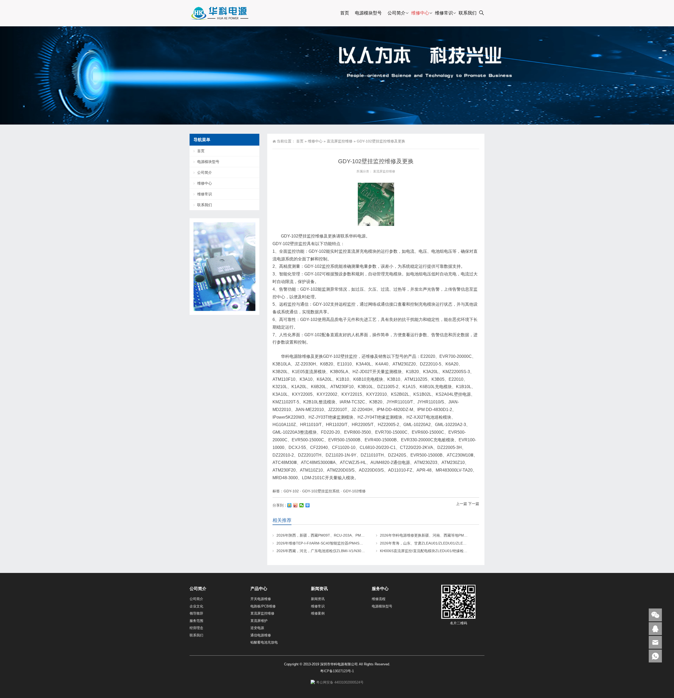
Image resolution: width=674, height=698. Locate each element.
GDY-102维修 (354, 491)
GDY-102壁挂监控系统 (321, 491)
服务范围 (196, 621)
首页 (344, 13)
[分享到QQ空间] (289, 505)
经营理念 (196, 628)
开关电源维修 (260, 599)
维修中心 (420, 13)
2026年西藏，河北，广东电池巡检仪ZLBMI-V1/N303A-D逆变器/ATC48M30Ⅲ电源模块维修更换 (354, 551)
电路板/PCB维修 (263, 606)
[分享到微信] (301, 505)
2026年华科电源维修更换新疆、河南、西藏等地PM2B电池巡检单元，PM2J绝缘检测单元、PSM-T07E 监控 (468, 535)
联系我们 (468, 13)
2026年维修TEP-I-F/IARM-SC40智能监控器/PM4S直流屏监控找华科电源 (336, 543)
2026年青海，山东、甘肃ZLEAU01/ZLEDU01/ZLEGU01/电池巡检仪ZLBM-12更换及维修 (453, 543)
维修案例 (318, 613)
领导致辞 (196, 613)
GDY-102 (291, 491)
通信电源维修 (260, 635)
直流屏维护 (258, 621)
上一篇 (461, 504)
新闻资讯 (318, 599)
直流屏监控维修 (340, 141)
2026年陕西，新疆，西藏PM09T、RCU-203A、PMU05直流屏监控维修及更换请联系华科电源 (353, 535)
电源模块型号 (368, 13)
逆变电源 (257, 628)
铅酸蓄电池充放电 (264, 642)
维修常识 (444, 13)
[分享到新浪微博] (295, 505)
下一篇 (473, 504)
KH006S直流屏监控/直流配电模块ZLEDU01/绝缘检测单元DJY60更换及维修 (442, 551)
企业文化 (196, 606)
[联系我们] (655, 628)
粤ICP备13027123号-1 (337, 671)
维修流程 (378, 599)
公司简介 (396, 13)
